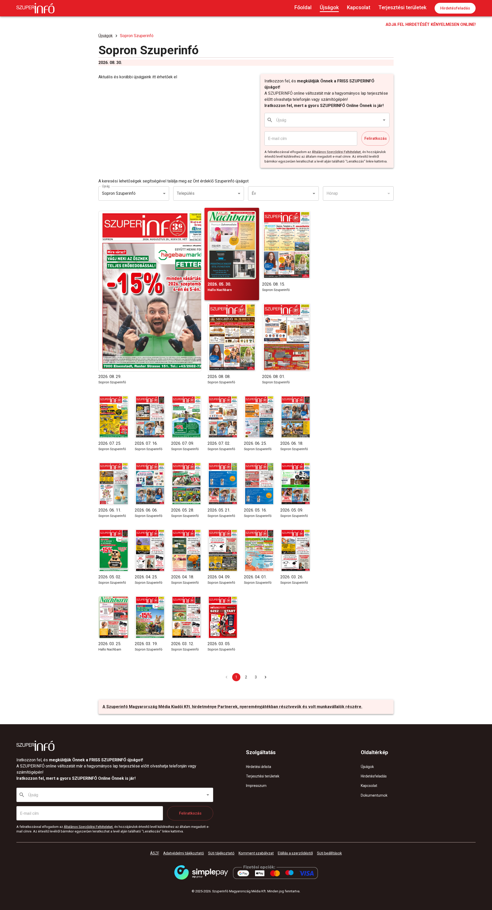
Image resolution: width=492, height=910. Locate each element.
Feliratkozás (375, 138)
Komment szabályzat (256, 853)
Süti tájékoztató (221, 853)
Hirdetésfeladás (455, 8)
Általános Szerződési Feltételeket (336, 152)
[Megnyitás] (384, 120)
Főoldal (303, 7)
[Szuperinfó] (35, 8)
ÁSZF (154, 853)
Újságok (329, 7)
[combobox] (327, 120)
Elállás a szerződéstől (295, 853)
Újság (105, 186)
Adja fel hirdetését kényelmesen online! (431, 24)
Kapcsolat (358, 7)
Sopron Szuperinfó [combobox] (119, 193)
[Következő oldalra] (265, 677)
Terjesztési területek (402, 7)
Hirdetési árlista (258, 767)
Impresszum (256, 786)
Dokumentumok (374, 795)
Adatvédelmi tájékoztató (183, 853)
